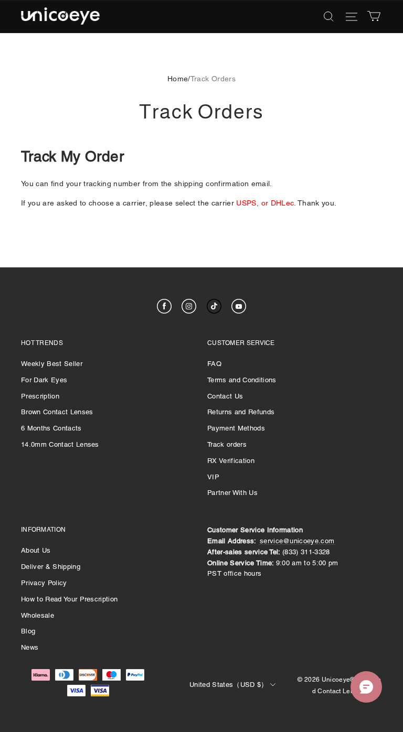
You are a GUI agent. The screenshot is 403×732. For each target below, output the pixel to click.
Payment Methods (236, 428)
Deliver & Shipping (50, 566)
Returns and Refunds (240, 412)
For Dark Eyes (44, 380)
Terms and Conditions (242, 380)
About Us (36, 550)
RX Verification (230, 461)
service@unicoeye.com (297, 541)
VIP (213, 477)
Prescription (40, 396)
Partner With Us (232, 493)
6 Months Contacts (51, 428)
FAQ (214, 364)
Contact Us (225, 396)
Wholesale (37, 615)
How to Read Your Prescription (69, 599)
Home (177, 78)
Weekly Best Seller (51, 364)
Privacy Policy (44, 583)
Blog (28, 631)
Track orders (227, 444)
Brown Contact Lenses (57, 412)
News (29, 647)
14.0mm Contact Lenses (60, 444)
